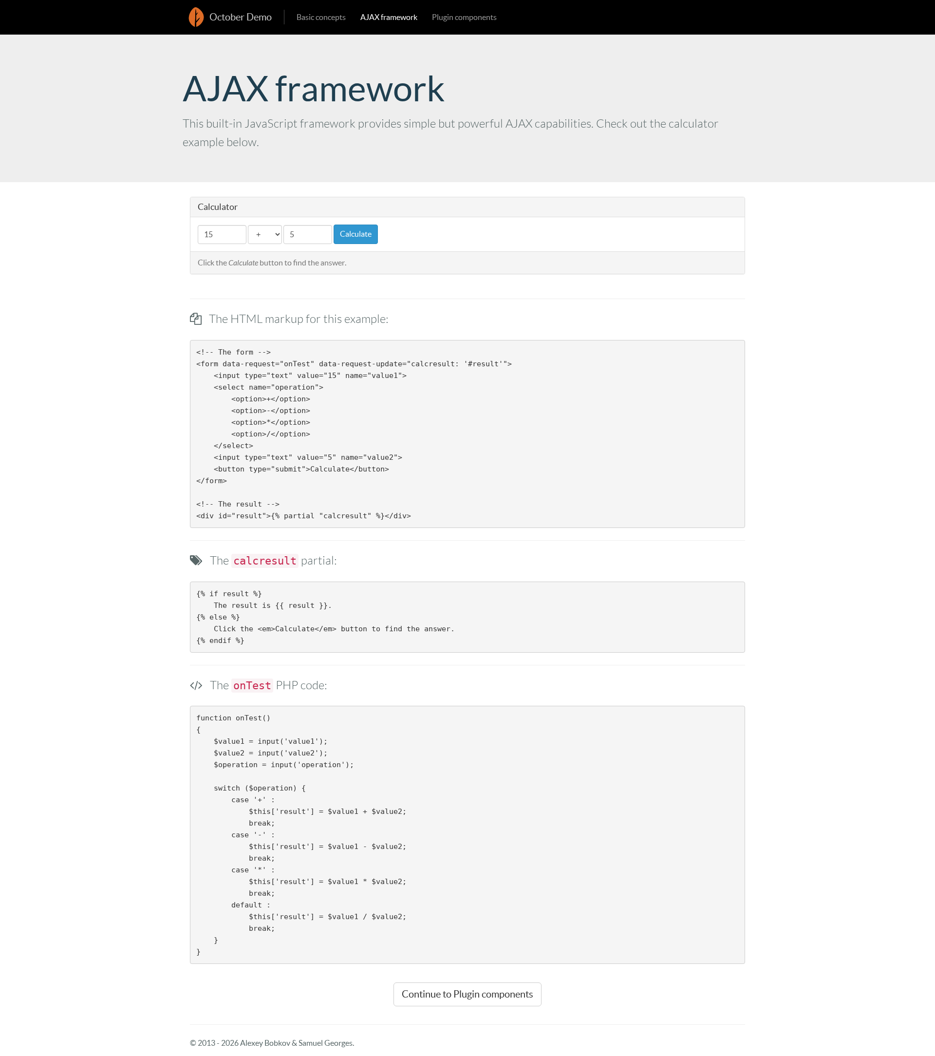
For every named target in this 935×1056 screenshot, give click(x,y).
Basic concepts (321, 17)
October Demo (240, 17)
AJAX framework (388, 17)
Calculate (356, 233)
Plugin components (464, 17)
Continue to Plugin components (467, 994)
